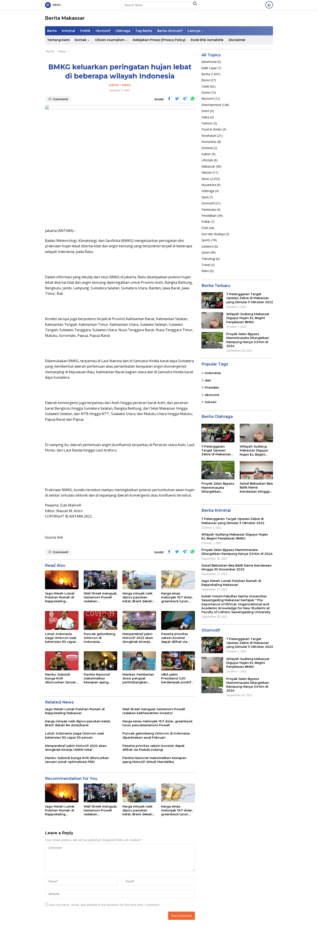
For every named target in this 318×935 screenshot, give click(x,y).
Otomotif (103, 31)
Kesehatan (208, 136)
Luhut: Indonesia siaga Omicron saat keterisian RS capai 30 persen (60, 638)
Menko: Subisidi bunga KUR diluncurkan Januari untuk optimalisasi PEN (61, 678)
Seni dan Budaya (213, 234)
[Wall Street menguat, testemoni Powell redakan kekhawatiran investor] (100, 579)
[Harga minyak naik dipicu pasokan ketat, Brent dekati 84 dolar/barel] (139, 579)
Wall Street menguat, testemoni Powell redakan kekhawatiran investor (100, 597)
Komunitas (209, 142)
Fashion (206, 123)
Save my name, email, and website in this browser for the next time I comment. (104, 905)
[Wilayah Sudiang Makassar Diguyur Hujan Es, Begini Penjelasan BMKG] (212, 320)
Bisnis (205, 80)
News (126, 85)
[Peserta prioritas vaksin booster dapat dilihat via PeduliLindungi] (178, 620)
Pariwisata (208, 209)
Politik (85, 31)
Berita (52, 31)
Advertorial (209, 62)
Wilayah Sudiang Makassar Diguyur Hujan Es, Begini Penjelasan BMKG (248, 318)
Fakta (205, 117)
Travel (205, 265)
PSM (204, 228)
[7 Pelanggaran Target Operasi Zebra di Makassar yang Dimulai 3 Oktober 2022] (212, 300)
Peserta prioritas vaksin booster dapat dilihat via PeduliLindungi (174, 638)
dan (208, 380)
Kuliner (206, 154)
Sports (205, 240)
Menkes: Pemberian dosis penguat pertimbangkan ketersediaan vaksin (138, 678)
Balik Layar (209, 68)
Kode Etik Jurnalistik (207, 40)
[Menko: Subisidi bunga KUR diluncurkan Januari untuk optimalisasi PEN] (62, 660)
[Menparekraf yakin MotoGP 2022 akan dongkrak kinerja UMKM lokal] (139, 620)
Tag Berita (143, 31)
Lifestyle (207, 160)
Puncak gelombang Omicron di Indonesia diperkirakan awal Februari (99, 638)
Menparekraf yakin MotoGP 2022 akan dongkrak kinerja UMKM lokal (137, 638)
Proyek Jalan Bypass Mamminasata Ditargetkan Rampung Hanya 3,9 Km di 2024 (247, 340)
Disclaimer (237, 40)
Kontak (81, 40)
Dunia (205, 92)
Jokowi (210, 402)
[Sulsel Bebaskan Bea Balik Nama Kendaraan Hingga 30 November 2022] (256, 470)
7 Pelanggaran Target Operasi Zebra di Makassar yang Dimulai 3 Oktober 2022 (249, 298)
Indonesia (213, 373)
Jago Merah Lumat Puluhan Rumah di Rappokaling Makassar (60, 597)
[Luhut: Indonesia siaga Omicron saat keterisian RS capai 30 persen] (62, 620)
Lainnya (194, 31)
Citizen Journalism (109, 40)
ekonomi (212, 395)
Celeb (205, 86)
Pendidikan (209, 215)
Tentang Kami (58, 40)
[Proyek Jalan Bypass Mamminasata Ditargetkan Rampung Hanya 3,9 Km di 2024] (212, 340)
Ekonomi (207, 98)
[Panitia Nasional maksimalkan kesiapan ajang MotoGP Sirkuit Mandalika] (100, 660)
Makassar (208, 166)
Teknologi (208, 258)
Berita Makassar (65, 18)
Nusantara (208, 185)
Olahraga (123, 31)
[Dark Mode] (269, 4)
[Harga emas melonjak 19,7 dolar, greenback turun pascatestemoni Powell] (178, 579)
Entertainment (211, 105)
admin (114, 85)
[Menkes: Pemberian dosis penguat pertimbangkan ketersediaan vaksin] (139, 660)
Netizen (206, 172)
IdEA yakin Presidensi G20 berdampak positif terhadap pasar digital (176, 678)
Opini (205, 197)
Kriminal (68, 31)
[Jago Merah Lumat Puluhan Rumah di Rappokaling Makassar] (62, 579)
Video (205, 271)
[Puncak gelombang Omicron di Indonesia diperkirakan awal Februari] (100, 620)
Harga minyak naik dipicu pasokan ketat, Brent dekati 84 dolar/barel (137, 597)
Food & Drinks (211, 129)
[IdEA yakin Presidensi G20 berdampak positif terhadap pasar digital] (178, 660)
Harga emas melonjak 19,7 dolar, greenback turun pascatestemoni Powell (177, 597)
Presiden (212, 387)
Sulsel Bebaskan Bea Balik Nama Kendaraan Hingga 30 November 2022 (256, 488)
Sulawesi (207, 246)
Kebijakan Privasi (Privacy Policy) (159, 40)
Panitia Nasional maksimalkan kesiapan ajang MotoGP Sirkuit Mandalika (97, 678)
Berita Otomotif (169, 31)
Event (205, 111)
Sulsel (205, 252)
